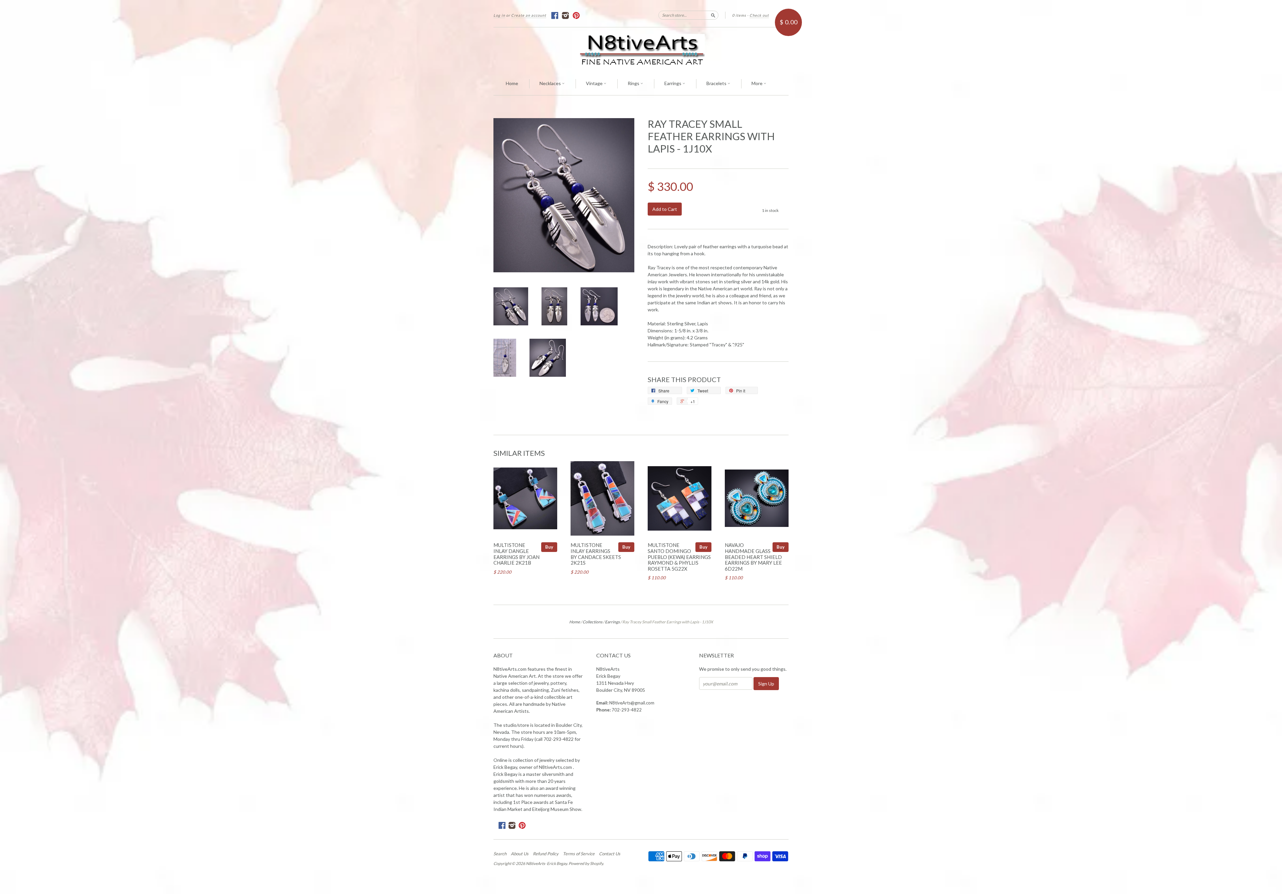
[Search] (713, 15)
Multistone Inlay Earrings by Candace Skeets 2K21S (596, 554)
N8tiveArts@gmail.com (631, 702)
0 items (739, 15)
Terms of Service (579, 853)
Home (512, 83)
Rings (634, 83)
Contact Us (609, 853)
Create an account (528, 15)
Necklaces (551, 83)
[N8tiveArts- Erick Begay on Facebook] (555, 15)
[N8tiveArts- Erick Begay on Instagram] (566, 15)
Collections (592, 621)
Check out (759, 15)
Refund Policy (546, 853)
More (758, 83)
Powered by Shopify (586, 863)
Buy (549, 547)
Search (499, 853)
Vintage (595, 83)
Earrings (673, 83)
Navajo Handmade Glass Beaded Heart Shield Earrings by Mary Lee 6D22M (753, 557)
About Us (519, 853)
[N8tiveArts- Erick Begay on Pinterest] (576, 15)
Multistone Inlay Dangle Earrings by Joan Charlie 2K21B (516, 554)
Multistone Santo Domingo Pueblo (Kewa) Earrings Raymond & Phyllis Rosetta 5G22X (679, 557)
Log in (499, 15)
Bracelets (716, 83)
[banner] (641, 50)
